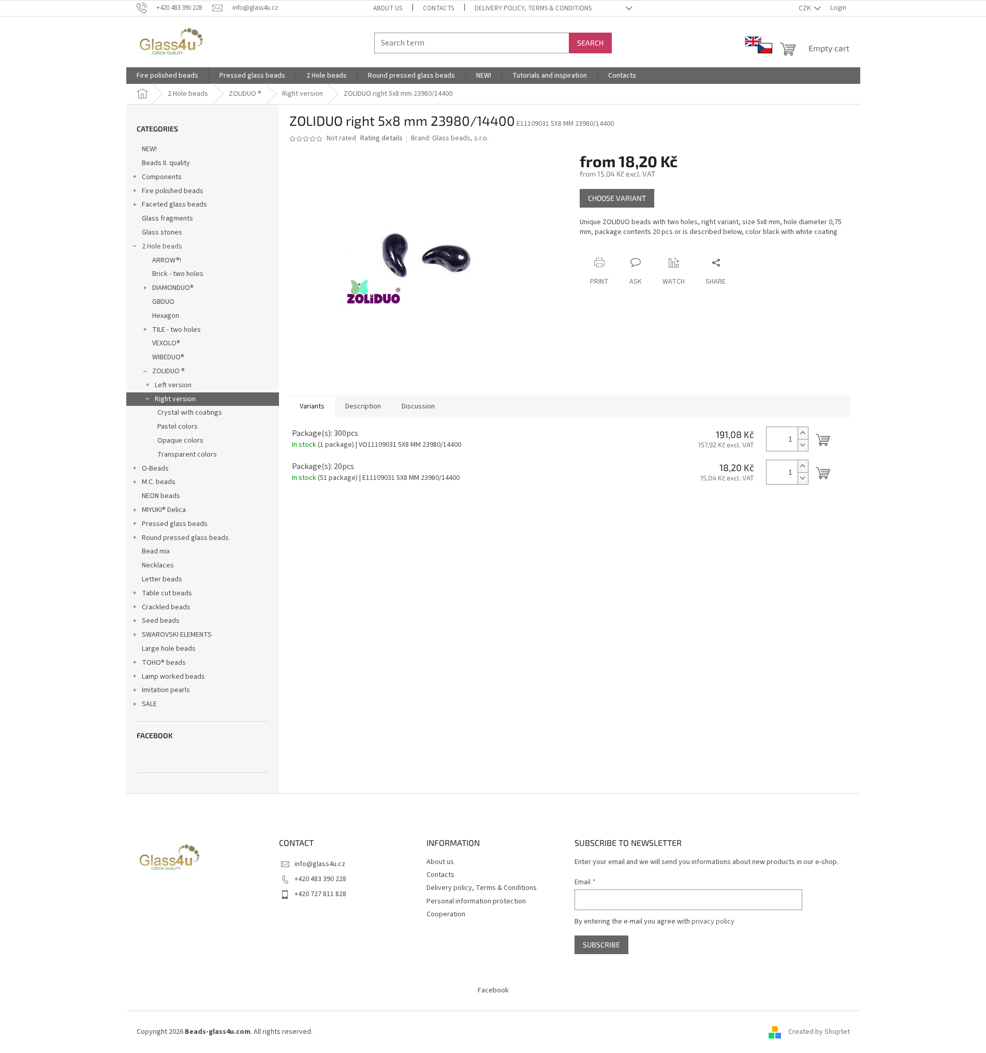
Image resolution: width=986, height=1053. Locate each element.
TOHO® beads (164, 662)
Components (162, 177)
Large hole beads (169, 649)
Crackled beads (166, 607)
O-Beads (155, 468)
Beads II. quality (166, 163)
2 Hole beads (162, 246)
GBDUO (163, 302)
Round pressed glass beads (185, 538)
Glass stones (162, 232)
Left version (173, 385)
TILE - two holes (176, 330)
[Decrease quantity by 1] (803, 445)
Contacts (438, 8)
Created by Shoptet (819, 1032)
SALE (149, 704)
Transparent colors (187, 454)
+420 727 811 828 (320, 894)
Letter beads (162, 579)
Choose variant (617, 198)
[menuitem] (167, 75)
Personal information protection (476, 901)
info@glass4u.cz (320, 864)
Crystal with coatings (189, 412)
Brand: (450, 138)
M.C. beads (158, 482)
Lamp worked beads (173, 676)
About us (387, 8)
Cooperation (445, 914)
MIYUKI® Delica (164, 510)
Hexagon (165, 316)
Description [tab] (363, 406)
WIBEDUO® (168, 357)
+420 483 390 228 (320, 879)
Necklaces (158, 565)
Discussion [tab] (418, 406)
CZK (805, 8)
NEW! (149, 149)
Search (590, 42)
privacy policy (712, 921)
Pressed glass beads (175, 524)
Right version (175, 399)
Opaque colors (180, 440)
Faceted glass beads (174, 204)
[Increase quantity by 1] (803, 433)
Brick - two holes (177, 274)
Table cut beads (167, 593)
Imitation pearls (166, 690)
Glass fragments (167, 218)
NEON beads (161, 496)
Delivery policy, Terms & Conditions (533, 8)
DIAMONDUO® (173, 288)
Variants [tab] (312, 406)
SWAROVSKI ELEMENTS (177, 635)
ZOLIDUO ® (168, 371)
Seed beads (161, 621)
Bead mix (156, 551)
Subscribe (601, 944)
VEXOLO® (166, 343)
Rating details (381, 138)
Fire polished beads (172, 191)
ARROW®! (166, 260)
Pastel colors (177, 426)
